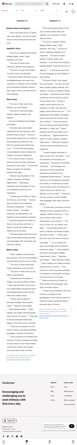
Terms (13, 429)
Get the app (55, 3)
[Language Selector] (64, 4)
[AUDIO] (61, 11)
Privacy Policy (6, 429)
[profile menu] (71, 4)
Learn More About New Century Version (18, 359)
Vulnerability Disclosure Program (11, 431)
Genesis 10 (5, 10)
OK (72, 426)
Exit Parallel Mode (73, 11)
